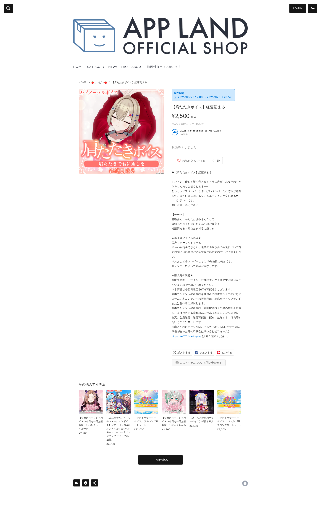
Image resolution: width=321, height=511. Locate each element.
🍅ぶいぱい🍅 (99, 82)
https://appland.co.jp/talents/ (245, 483)
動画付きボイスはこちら (164, 66)
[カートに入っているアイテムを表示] (312, 8)
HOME (78, 66)
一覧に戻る (160, 460)
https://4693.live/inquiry (187, 336)
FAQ (124, 66)
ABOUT (137, 66)
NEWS (113, 66)
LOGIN (297, 8)
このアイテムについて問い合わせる (201, 362)
